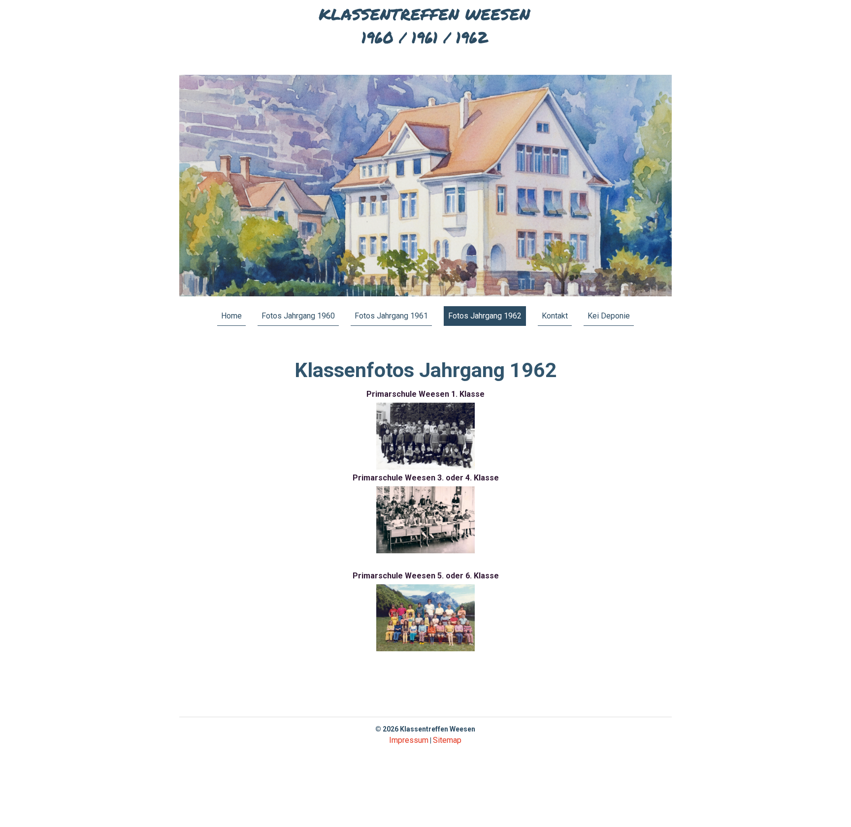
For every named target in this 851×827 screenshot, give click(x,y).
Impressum (408, 740)
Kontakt (555, 315)
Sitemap (447, 740)
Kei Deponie (609, 315)
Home (231, 315)
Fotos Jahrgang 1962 (485, 315)
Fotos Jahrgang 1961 (391, 315)
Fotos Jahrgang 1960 (298, 315)
